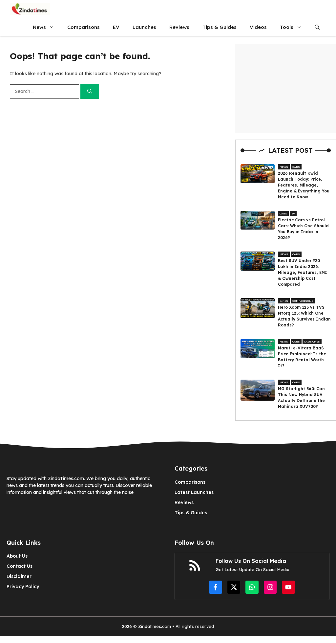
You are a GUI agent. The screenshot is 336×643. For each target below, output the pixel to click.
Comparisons (83, 27)
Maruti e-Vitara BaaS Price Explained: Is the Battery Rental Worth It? (302, 356)
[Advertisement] (286, 89)
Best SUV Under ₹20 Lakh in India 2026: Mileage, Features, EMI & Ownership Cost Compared (302, 272)
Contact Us (19, 566)
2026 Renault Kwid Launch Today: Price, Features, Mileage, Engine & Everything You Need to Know (303, 185)
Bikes (284, 300)
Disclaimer (19, 576)
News (39, 27)
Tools (286, 27)
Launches (144, 27)
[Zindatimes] (30, 9)
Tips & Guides (219, 27)
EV (116, 27)
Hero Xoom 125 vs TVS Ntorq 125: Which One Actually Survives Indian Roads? (304, 316)
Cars (296, 166)
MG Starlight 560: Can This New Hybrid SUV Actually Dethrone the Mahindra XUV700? (301, 397)
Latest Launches (194, 492)
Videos (258, 27)
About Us (17, 556)
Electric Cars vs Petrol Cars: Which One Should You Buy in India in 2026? (303, 228)
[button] (317, 27)
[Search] (89, 91)
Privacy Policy (23, 586)
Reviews (179, 27)
